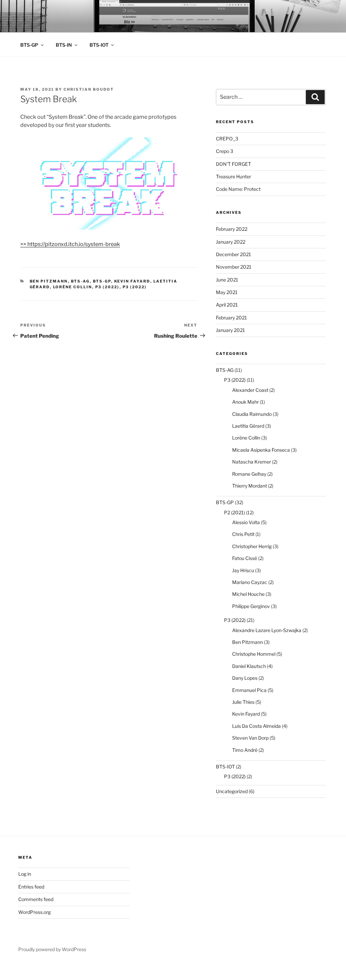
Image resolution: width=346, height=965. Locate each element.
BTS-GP (29, 45)
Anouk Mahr (245, 402)
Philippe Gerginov (251, 606)
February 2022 (231, 229)
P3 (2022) (107, 287)
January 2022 (230, 242)
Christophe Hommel (253, 654)
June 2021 (227, 280)
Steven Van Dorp (250, 738)
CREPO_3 (227, 138)
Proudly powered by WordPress (52, 949)
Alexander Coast (250, 390)
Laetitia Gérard (248, 426)
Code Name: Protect (238, 189)
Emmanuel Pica (249, 690)
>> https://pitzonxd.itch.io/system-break (70, 244)
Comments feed (35, 899)
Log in (24, 874)
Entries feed (31, 887)
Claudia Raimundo (252, 414)
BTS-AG (80, 281)
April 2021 (227, 305)
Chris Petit (243, 534)
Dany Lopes (244, 678)
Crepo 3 (224, 151)
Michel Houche (248, 594)
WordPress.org (34, 912)
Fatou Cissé (244, 558)
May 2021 (227, 292)
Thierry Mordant (249, 486)
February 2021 (231, 317)
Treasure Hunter (233, 176)
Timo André (244, 750)
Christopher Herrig (252, 546)
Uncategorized (232, 791)
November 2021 (233, 267)
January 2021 (230, 330)
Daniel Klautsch (249, 666)
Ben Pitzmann (49, 281)
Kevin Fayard (132, 281)
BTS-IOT (99, 45)
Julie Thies (243, 702)
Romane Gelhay (249, 474)
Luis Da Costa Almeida (256, 726)
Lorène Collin (72, 287)
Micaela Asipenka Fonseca (261, 450)
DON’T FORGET (233, 164)
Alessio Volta (246, 522)
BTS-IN (64, 45)
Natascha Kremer (251, 462)
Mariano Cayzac (249, 582)
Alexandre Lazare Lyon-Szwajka (266, 630)
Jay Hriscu (243, 570)
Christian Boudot (89, 89)
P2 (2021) (234, 512)
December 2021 (233, 254)
